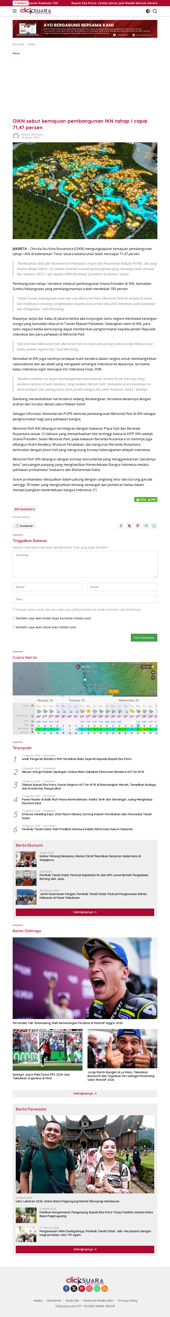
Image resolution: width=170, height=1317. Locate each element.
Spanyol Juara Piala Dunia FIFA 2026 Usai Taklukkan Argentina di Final (41, 1076)
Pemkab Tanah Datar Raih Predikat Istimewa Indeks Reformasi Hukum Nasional (77, 829)
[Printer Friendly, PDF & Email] (145, 499)
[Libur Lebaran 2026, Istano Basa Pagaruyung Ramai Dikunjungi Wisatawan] (85, 1154)
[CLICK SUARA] (35, 11)
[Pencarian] (155, 11)
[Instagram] (89, 1288)
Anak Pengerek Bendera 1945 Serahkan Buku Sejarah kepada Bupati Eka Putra (76, 759)
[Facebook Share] (121, 526)
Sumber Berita (21, 517)
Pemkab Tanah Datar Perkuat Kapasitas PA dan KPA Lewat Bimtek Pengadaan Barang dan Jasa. (94, 877)
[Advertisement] (85, 87)
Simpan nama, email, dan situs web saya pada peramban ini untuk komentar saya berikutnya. (78, 609)
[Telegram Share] (146, 526)
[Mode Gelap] (148, 11)
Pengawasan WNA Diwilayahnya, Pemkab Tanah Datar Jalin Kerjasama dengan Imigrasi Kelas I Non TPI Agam (95, 1233)
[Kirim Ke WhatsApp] (154, 526)
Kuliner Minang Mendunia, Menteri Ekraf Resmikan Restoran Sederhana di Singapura (90, 858)
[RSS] (104, 1288)
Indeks (38, 1300)
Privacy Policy (127, 1300)
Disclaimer (54, 1300)
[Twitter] (74, 1288)
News (16, 53)
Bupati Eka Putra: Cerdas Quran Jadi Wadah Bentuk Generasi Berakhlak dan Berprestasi (77, 3)
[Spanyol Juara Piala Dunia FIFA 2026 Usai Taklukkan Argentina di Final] (48, 1050)
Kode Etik (72, 1300)
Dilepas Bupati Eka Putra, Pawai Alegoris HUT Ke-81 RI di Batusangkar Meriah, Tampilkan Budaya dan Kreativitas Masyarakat (89, 786)
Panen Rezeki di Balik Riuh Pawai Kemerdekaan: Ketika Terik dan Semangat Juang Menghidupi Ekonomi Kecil (87, 801)
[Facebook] (66, 1288)
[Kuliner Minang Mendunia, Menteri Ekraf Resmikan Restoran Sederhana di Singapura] (26, 859)
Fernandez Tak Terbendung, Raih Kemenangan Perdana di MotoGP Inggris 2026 (68, 1023)
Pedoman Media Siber (99, 1300)
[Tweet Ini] (129, 526)
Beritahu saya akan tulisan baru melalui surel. (46, 627)
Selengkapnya (83, 912)
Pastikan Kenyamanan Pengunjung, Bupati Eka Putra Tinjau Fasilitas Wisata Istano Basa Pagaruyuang (96, 1214)
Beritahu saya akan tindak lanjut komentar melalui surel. (53, 618)
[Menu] (15, 11)
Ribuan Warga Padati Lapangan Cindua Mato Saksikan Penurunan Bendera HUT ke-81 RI (83, 772)
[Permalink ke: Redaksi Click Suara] (16, 136)
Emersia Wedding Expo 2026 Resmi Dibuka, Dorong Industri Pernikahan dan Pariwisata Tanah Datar (87, 816)
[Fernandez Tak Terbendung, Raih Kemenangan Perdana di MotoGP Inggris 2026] (85, 978)
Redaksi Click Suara (32, 134)
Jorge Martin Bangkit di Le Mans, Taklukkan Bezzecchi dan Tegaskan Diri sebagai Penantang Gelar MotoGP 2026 (120, 1076)
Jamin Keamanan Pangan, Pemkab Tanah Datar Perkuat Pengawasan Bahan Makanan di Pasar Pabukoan (93, 896)
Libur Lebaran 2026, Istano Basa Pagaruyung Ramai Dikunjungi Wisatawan (67, 1201)
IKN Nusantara (25, 509)
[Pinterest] (81, 1288)
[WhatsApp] (97, 1288)
